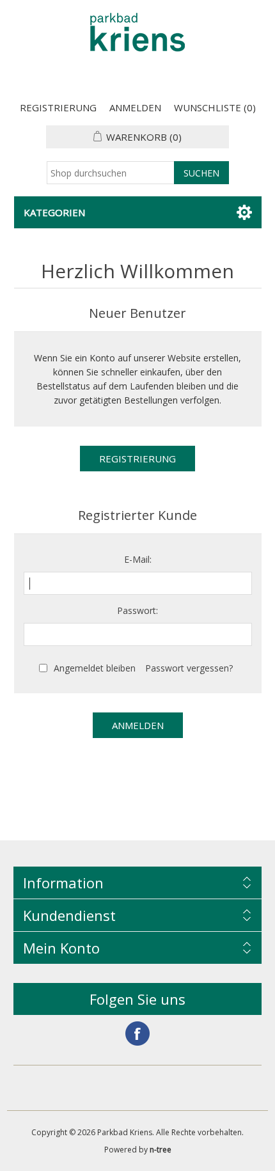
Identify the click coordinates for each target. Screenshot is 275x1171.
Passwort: (137, 610)
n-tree (160, 1149)
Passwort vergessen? (189, 668)
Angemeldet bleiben (95, 668)
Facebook (137, 1033)
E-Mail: (138, 559)
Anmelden (135, 107)
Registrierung (58, 107)
